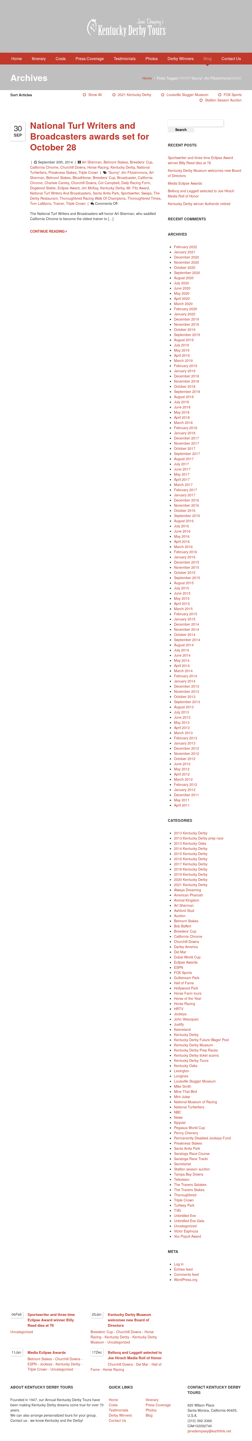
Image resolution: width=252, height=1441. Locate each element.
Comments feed (186, 1274)
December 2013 (186, 686)
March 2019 (183, 360)
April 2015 (182, 603)
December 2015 (186, 562)
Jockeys (180, 1013)
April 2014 (182, 665)
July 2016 (181, 525)
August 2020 (184, 277)
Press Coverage (90, 58)
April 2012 (182, 774)
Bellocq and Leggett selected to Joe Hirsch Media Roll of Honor (135, 1355)
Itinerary (39, 58)
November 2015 (186, 567)
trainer (58, 203)
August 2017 (184, 458)
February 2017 (185, 489)
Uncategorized (185, 1225)
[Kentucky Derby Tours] (126, 28)
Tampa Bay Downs (188, 1174)
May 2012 (181, 768)
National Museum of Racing (195, 1101)
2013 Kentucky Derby (190, 832)
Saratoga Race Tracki (191, 1158)
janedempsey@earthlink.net (209, 1430)
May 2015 (181, 598)
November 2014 (186, 629)
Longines (181, 1075)
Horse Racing (98, 167)
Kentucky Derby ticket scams (196, 1055)
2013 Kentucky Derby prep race (198, 838)
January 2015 (184, 618)
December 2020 (186, 257)
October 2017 (184, 448)
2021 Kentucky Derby (134, 94)
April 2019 (182, 355)
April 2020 (182, 298)
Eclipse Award (68, 187)
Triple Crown (88, 172)
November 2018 (186, 381)
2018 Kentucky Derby (190, 869)
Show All (95, 94)
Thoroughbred (185, 1194)
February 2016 (185, 551)
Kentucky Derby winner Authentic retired (199, 203)
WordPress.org (185, 1279)
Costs (61, 58)
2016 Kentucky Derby (190, 858)
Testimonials (125, 58)
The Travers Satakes (190, 1184)
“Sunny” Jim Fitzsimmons (127, 172)
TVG (177, 1210)
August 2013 (184, 706)
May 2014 (181, 660)
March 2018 (183, 422)
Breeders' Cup (141, 162)
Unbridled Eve (185, 1215)
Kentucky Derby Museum (193, 1044)
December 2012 (186, 748)
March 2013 (183, 732)
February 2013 (185, 737)
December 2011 (186, 794)
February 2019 (185, 365)
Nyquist (180, 1122)
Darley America (186, 946)
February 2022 (185, 246)
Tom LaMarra (40, 203)
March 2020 (183, 303)
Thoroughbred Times (143, 198)
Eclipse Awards (186, 962)
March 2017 (183, 484)
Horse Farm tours (188, 993)
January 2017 (184, 494)
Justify (179, 1024)
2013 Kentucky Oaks (190, 843)
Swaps (146, 193)
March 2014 (183, 670)
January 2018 (184, 432)
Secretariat (182, 1163)
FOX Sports (233, 94)
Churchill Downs (72, 167)
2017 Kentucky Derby (190, 863)
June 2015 (182, 593)
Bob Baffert (182, 925)
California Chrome (44, 167)
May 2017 (181, 474)
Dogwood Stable (43, 187)
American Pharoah (188, 894)
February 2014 (185, 675)
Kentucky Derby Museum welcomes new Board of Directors (129, 1320)
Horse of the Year (187, 998)
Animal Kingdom (186, 900)
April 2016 (182, 541)
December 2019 (186, 319)
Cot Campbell (108, 182)
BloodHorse (82, 177)
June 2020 (182, 288)
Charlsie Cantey (57, 182)
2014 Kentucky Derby (190, 848)
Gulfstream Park (186, 977)
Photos (151, 58)
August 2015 (184, 582)
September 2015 (187, 577)
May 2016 (181, 536)
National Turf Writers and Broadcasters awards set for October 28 (89, 136)
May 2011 (181, 799)
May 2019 (181, 350)
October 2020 (184, 267)
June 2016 (182, 531)
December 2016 (186, 500)
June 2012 (182, 763)
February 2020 (185, 308)
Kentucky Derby (122, 167)
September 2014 (187, 639)
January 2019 (184, 370)
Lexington (181, 1070)
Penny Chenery (186, 1132)
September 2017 (187, 453)
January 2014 (184, 681)
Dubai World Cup (187, 957)
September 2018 (187, 391)
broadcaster (126, 177)
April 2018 (182, 417)
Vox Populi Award (187, 1236)
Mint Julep (182, 1096)
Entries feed (183, 1269)
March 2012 (183, 779)
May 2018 (181, 412)
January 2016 (184, 556)
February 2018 (185, 427)
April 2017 (182, 479)
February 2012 (185, 784)
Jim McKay (89, 187)
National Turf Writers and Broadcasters (60, 193)
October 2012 (184, 758)
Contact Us (231, 58)
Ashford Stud (184, 910)
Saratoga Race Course (192, 1153)
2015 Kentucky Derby (190, 853)
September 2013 (187, 701)
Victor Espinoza (186, 1231)
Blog (208, 58)
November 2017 (186, 443)
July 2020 (181, 282)
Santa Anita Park (106, 193)
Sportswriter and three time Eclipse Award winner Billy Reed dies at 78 (200, 160)
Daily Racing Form (135, 182)
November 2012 (186, 753)
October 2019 (184, 329)
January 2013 (184, 743)
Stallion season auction (223, 99)
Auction (180, 915)
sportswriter (130, 193)
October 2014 (184, 634)
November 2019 (186, 324)
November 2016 (186, 505)
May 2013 (181, 722)
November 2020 (186, 262)
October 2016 (184, 510)
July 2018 (181, 401)
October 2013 (184, 696)
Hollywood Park (186, 988)
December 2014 (186, 624)
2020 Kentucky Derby (190, 879)
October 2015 (184, 572)
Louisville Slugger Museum (187, 94)
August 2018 (184, 396)
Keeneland (182, 1029)
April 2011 (182, 805)
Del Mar (180, 951)
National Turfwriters (189, 1106)
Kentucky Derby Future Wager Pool (201, 1039)
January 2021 (184, 251)
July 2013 (181, 712)
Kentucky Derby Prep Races (196, 1050)
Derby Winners (181, 58)
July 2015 (181, 587)
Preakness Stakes (62, 172)
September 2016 (187, 515)
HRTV (178, 1008)
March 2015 (183, 608)
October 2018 (184, 386)
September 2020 (187, 272)
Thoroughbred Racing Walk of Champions (93, 198)
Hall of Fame (184, 982)
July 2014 (181, 650)
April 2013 (182, 727)
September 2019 (187, 334)
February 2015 (185, 613)
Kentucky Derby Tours (191, 1060)
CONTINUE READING (48, 231)
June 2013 (182, 717)
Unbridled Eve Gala (189, 1220)
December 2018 (186, 375)
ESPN (178, 967)
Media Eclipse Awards (185, 183)
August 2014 (184, 644)
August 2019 (184, 339)
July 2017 (181, 463)
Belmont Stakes (116, 162)
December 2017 (186, 438)
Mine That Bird (185, 1091)
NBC (177, 1112)
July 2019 (181, 344)
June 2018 (182, 407)
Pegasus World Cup (189, 1127)
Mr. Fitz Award (137, 187)
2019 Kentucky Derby (190, 874)
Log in (179, 1264)
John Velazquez (186, 1019)
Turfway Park (184, 1205)
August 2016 (184, 520)
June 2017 (182, 469)
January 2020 (184, 313)
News (178, 1117)
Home (16, 58)
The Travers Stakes (189, 1189)
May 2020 (181, 293)
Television (181, 1179)
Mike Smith (182, 1086)
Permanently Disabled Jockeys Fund (202, 1137)
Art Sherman (92, 162)
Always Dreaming (187, 889)
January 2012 (184, 789)
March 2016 (183, 546)
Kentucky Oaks (185, 1065)
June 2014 (182, 655)
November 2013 (186, 691)
